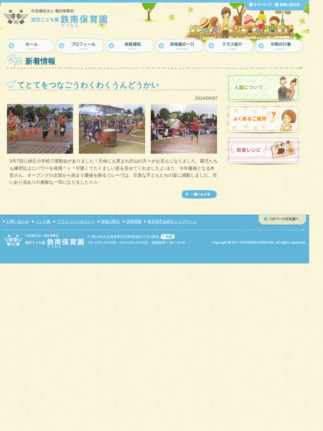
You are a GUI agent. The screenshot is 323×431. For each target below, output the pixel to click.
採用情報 (133, 221)
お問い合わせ (17, 221)
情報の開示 (110, 221)
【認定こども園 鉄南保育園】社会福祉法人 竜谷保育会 (56, 18)
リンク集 (42, 221)
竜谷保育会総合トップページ (172, 221)
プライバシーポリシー (76, 221)
